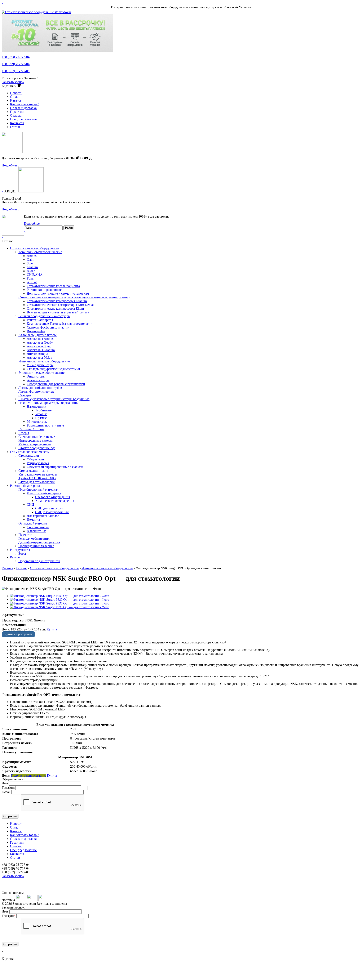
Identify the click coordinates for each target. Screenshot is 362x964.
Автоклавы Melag (39, 357)
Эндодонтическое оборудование (41, 372)
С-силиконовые (38, 527)
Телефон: (8, 787)
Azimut (32, 282)
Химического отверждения (54, 501)
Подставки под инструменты (39, 561)
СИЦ (30, 504)
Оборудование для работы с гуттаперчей (56, 384)
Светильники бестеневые (36, 436)
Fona (30, 278)
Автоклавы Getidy (40, 342)
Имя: (5, 783)
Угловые (41, 414)
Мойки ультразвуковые (34, 444)
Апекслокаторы (38, 380)
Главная (7, 568)
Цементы (33, 519)
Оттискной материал (33, 523)
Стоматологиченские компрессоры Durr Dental (60, 305)
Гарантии (17, 111)
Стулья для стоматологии (36, 482)
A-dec (31, 271)
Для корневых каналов (43, 516)
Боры (22, 553)
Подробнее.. (10, 165)
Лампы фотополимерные (36, 391)
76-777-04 (16, 64)
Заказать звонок (13, 82)
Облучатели (35, 459)
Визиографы (36, 331)
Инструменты (20, 550)
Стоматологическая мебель (29, 452)
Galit (30, 259)
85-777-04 (16, 71)
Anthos (31, 256)
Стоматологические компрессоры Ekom (55, 308)
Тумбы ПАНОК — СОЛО (37, 478)
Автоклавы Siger (39, 346)
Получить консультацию (28, 775)
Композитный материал (44, 493)
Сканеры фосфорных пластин (48, 327)
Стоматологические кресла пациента (53, 286)
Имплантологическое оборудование (44, 361)
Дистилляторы (37, 354)
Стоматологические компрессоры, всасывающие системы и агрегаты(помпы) (73, 297)
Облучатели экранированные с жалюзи (55, 467)
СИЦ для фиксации (49, 508)
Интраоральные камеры (35, 440)
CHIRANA (35, 274)
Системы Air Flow (31, 429)
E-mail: (6, 792)
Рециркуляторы (38, 463)
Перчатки (25, 534)
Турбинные (43, 410)
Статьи (15, 127)
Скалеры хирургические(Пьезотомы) (53, 369)
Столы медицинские (33, 470)
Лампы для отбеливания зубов (40, 387)
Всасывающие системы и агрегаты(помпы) (58, 312)
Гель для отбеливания (33, 538)
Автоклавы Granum (41, 350)
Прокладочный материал (36, 546)
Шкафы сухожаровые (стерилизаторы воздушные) (54, 399)
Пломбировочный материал (38, 489)
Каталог (16, 100)
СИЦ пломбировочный (52, 512)
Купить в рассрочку (18, 634)
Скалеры (24, 395)
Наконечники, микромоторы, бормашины (48, 403)
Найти (69, 227)
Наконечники (36, 406)
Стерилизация (28, 455)
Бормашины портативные (45, 425)
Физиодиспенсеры (40, 365)
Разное (15, 557)
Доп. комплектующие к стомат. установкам (58, 293)
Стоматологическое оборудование (34, 248)
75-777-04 (16, 57)
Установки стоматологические (40, 252)
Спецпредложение (23, 119)
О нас (14, 96)
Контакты (17, 123)
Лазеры (23, 433)
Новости (16, 93)
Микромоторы (37, 421)
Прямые (41, 418)
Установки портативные (44, 289)
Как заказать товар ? (24, 104)
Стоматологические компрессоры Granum (57, 301)
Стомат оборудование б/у (36, 448)
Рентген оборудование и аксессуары (44, 316)
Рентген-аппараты (40, 320)
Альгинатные (36, 531)
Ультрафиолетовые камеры (37, 474)
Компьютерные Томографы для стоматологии (59, 323)
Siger (30, 263)
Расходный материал (25, 485)
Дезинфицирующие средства (39, 542)
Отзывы (16, 115)
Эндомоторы (36, 376)
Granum (32, 267)
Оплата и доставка (23, 108)
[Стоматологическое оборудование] (36, 12)
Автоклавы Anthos (40, 338)
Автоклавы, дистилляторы (37, 335)
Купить (52, 629)
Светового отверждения (52, 497)
